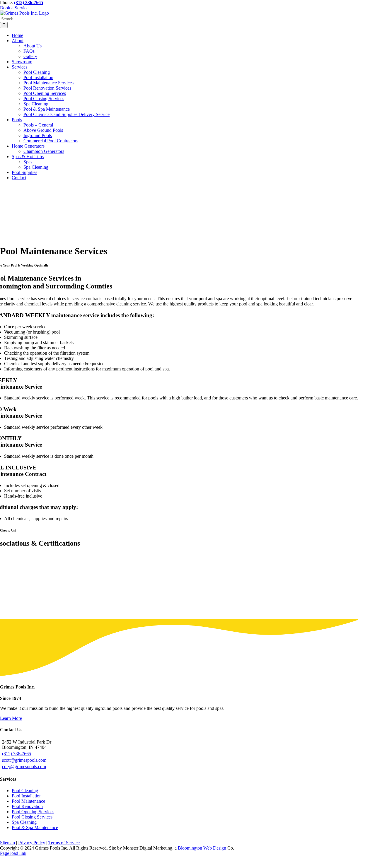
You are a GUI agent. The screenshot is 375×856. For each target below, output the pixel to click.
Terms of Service (64, 842)
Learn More (11, 718)
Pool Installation (27, 795)
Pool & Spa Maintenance (35, 827)
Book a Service (14, 7)
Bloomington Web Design (202, 847)
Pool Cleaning (25, 790)
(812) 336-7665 (16, 753)
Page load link (13, 853)
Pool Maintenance (28, 801)
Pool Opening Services (33, 811)
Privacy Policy (31, 842)
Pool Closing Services (32, 816)
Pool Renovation (27, 806)
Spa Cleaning (24, 822)
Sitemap (7, 842)
